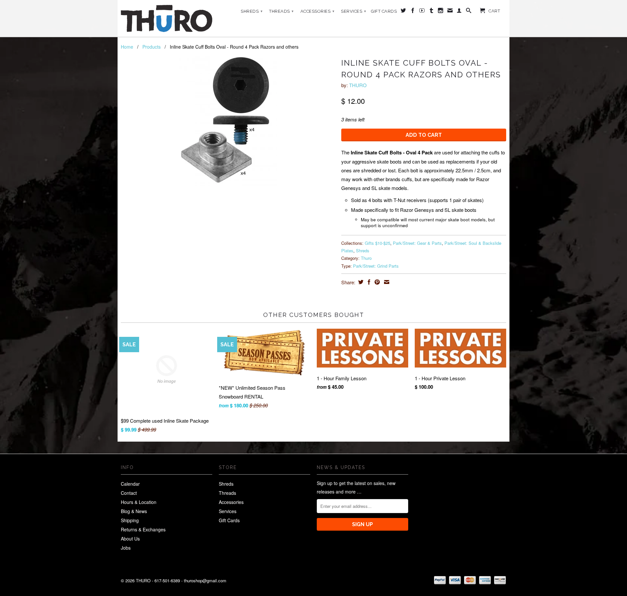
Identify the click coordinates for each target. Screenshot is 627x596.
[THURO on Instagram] (440, 12)
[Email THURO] (450, 12)
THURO (358, 85)
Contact (129, 493)
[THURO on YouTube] (422, 12)
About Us (130, 538)
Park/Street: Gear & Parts (417, 243)
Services (353, 11)
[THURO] (166, 18)
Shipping (130, 520)
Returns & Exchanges (143, 529)
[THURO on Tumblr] (431, 12)
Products (151, 46)
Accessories (317, 11)
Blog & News (134, 511)
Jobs (126, 547)
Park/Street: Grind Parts (376, 266)
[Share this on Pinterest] (376, 282)
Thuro (366, 258)
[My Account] (459, 12)
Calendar (130, 483)
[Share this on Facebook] (368, 282)
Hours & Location (138, 502)
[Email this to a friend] (385, 282)
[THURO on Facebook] (413, 12)
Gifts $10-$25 (377, 243)
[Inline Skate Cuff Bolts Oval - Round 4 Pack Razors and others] (228, 121)
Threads (281, 11)
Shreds (252, 11)
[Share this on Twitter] (360, 282)
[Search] (469, 12)
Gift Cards (384, 11)
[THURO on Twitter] (403, 12)
